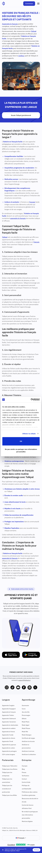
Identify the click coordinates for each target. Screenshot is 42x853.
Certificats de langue (28, 738)
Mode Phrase (26, 728)
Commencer (29, 3)
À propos (24, 766)
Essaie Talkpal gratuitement (21, 115)
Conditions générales (28, 795)
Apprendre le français (10, 24)
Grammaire (25, 705)
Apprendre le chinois (8, 738)
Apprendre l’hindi (7, 741)
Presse (24, 772)
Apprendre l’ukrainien (9, 722)
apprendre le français (18, 218)
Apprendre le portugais (9, 751)
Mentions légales (27, 821)
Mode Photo (25, 722)
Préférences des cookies (29, 792)
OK (21, 441)
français (32, 202)
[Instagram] (7, 687)
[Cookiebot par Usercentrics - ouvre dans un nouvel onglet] (31, 399)
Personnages (26, 715)
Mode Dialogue (26, 735)
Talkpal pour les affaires (9, 769)
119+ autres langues (8, 754)
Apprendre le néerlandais (10, 725)
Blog (23, 769)
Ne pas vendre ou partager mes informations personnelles (21, 450)
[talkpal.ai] (3, 4)
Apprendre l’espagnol (9, 709)
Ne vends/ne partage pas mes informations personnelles (30, 815)
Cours (23, 709)
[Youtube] (18, 687)
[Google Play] (31, 655)
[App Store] (11, 655)
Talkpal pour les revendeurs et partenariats (7, 789)
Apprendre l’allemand (9, 718)
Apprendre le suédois (8, 728)
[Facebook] (24, 687)
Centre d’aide (26, 782)
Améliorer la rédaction (29, 754)
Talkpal (33, 31)
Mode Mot (25, 732)
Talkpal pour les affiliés (9, 795)
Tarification (25, 776)
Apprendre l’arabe (7, 735)
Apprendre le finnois (8, 732)
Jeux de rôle (25, 712)
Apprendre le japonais (9, 745)
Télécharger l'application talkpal (22, 589)
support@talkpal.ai (24, 680)
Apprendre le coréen (8, 748)
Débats (24, 718)
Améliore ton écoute (28, 741)
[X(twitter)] (35, 687)
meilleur (21, 56)
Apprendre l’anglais (8, 705)
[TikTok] (12, 687)
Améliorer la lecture (28, 751)
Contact (24, 779)
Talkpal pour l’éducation (9, 766)
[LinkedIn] (30, 687)
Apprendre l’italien (8, 715)
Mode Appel (25, 725)
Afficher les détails (29, 433)
